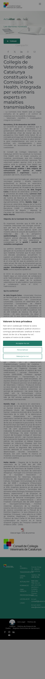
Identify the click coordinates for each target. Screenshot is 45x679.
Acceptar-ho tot (22, 343)
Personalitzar (22, 350)
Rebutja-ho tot (22, 356)
